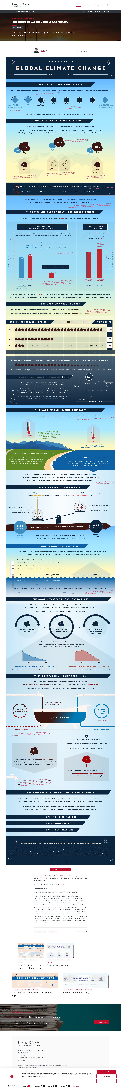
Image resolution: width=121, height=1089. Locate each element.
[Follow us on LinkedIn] (90, 12)
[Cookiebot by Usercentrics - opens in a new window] (12, 1086)
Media (84, 5)
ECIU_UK (23, 1055)
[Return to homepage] (21, 5)
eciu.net (22, 1060)
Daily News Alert (105, 11)
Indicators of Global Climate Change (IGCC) (49, 876)
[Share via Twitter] (81, 51)
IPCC (45, 878)
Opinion (90, 5)
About (103, 5)
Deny (106, 1080)
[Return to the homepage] (29, 1043)
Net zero (53, 932)
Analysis (78, 5)
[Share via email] (86, 51)
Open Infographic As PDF (60, 869)
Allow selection (106, 1076)
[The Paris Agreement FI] (60, 950)
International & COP (32, 959)
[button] (108, 5)
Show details (76, 1086)
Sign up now (101, 1022)
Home (14, 18)
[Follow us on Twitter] (89, 12)
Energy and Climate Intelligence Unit (31, 1057)
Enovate (64, 1065)
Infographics (29, 18)
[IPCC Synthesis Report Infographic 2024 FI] (31, 950)
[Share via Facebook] (83, 51)
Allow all (106, 1071)
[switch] (43, 1086)
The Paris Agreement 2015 (76, 992)
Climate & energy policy (65, 959)
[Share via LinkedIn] (84, 51)
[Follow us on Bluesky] (92, 12)
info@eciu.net (24, 1052)
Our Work (97, 5)
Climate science (40, 932)
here (62, 884)
